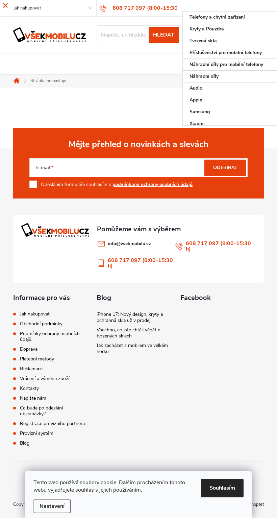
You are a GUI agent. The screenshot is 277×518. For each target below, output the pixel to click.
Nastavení (52, 506)
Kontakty (29, 388)
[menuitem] (230, 17)
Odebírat (225, 167)
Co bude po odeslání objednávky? (41, 411)
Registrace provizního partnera (52, 423)
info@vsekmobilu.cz (129, 243)
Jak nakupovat (35, 314)
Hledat (163, 35)
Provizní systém (36, 433)
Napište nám (33, 398)
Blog (24, 443)
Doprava (28, 349)
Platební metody (37, 359)
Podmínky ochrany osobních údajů (50, 336)
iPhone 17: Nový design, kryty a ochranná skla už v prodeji (130, 317)
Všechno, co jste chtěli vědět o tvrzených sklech (128, 333)
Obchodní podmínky (41, 324)
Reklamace (31, 369)
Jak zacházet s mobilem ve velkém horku (132, 348)
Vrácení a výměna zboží (44, 378)
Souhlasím (222, 488)
